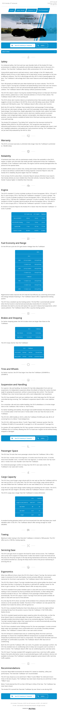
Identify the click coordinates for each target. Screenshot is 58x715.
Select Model (21, 10)
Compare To (32, 10)
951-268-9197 (54, 4)
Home (12, 10)
